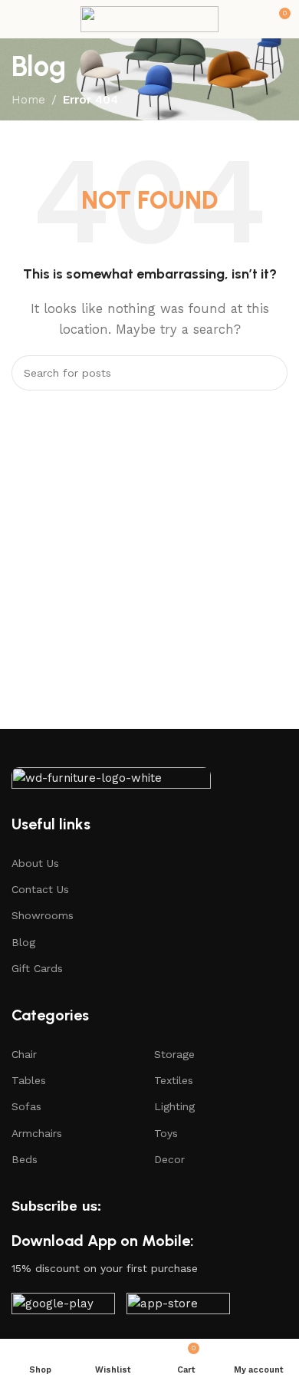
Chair (24, 1054)
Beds (25, 1159)
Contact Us (40, 889)
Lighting (174, 1106)
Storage (174, 1054)
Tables (29, 1080)
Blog (23, 942)
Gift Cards (37, 968)
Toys (166, 1133)
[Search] (270, 373)
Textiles (173, 1080)
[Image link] (111, 782)
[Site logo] (149, 18)
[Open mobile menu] (17, 19)
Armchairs (37, 1133)
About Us (35, 863)
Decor (169, 1159)
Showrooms (43, 915)
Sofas (26, 1106)
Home (28, 100)
